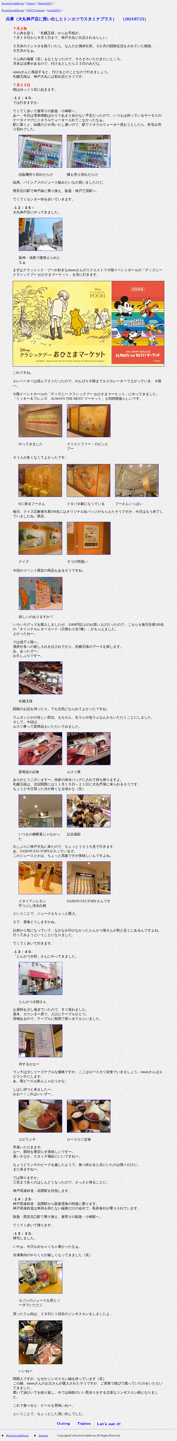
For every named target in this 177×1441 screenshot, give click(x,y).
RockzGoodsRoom (13, 3)
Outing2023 (45, 3)
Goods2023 (54, 10)
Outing (31, 3)
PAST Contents (35, 10)
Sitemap (43, 1435)
